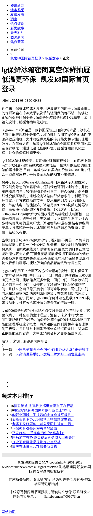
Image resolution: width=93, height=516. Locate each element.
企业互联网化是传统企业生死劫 (36, 442)
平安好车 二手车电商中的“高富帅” (38, 433)
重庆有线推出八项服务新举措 (34, 446)
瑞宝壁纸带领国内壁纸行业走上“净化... (43, 410)
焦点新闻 (17, 42)
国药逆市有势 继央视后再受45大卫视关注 (43, 437)
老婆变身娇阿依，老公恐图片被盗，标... (43, 424)
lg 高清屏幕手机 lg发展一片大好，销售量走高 (50, 354)
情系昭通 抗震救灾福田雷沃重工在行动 (44, 406)
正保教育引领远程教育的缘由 (34, 428)
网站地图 (9, 512)
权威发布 (17, 14)
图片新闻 (17, 37)
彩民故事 (17, 28)
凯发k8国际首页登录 (26, 58)
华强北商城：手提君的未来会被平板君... (43, 415)
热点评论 (17, 23)
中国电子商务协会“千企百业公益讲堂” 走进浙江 (52, 349)
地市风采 (17, 10)
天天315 (16, 33)
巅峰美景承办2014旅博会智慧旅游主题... (43, 419)
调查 (13, 19)
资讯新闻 (17, 5)
